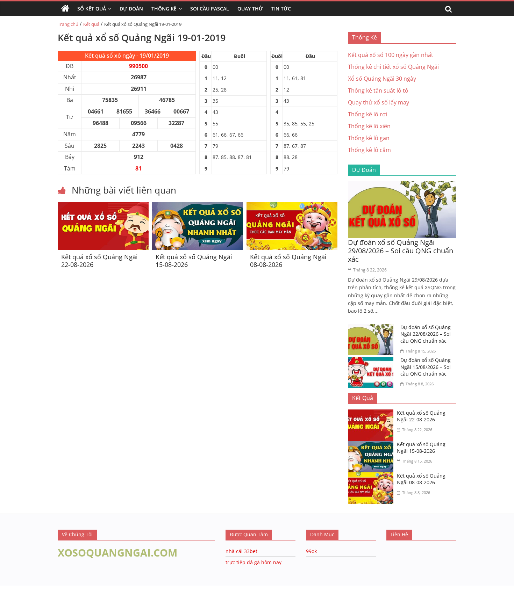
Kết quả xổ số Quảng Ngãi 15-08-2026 (194, 261)
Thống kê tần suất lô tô (378, 90)
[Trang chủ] (65, 8)
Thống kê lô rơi (367, 114)
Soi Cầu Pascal (209, 8)
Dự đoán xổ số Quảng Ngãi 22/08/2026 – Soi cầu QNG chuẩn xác (425, 334)
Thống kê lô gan (369, 138)
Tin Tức (281, 8)
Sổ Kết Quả (91, 8)
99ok (311, 551)
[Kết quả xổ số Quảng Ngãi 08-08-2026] (292, 206)
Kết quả (91, 24)
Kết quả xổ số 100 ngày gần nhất (390, 55)
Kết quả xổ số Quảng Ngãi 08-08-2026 (288, 261)
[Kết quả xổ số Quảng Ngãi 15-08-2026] (197, 206)
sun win (53, 605)
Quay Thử (250, 8)
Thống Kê (164, 8)
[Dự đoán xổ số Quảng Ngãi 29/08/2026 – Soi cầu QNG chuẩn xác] (402, 185)
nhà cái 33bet (241, 551)
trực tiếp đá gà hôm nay (253, 562)
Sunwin (9, 596)
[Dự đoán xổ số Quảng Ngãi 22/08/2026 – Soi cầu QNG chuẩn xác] (372, 328)
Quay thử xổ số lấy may (378, 102)
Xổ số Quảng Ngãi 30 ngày (382, 78)
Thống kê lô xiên (369, 126)
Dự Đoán (131, 8)
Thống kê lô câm (369, 150)
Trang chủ (68, 24)
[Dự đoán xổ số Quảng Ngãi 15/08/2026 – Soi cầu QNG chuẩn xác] (372, 361)
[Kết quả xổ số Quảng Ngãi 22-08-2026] (103, 206)
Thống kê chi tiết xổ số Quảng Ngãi (393, 67)
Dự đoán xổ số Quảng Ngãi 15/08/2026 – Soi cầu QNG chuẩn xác (425, 367)
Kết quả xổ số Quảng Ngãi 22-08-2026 (99, 261)
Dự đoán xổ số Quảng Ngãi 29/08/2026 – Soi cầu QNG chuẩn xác (400, 251)
